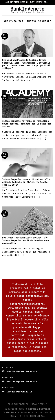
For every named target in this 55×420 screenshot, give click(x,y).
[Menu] (4, 10)
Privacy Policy (39, 404)
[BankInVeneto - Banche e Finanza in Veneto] (27, 10)
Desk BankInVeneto (18, 404)
